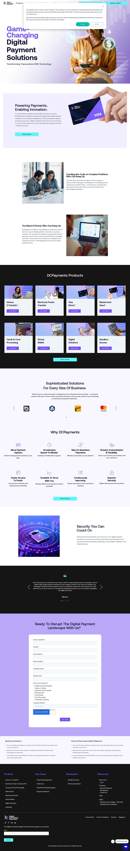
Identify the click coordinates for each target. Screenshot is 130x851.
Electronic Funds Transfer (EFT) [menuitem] (16, 777)
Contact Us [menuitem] (103, 786)
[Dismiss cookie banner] (103, 7)
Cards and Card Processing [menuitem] (14, 781)
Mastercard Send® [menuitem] (11, 789)
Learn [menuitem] (102, 776)
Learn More (12, 304)
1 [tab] (63, 595)
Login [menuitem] (101, 789)
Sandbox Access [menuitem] (73, 774)
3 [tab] (68, 595)
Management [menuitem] (104, 784)
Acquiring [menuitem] (8, 801)
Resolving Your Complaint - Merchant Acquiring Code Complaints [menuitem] (111, 797)
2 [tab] (65, 595)
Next (100, 581)
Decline (97, 24)
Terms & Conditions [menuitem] (102, 811)
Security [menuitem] (113, 811)
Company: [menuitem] (102, 779)
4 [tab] (70, 595)
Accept (83, 24)
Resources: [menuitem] (103, 774)
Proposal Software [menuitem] (43, 785)
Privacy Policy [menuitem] (90, 811)
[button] (14, 402)
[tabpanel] (65, 580)
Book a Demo (26, 128)
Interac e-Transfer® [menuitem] (12, 774)
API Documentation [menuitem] (74, 777)
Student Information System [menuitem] (46, 781)
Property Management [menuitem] (44, 774)
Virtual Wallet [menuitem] (10, 793)
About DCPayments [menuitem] (106, 782)
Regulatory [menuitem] (122, 811)
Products (19, 3)
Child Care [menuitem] (40, 777)
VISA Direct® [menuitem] (9, 785)
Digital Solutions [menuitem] (10, 797)
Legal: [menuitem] (101, 793)
